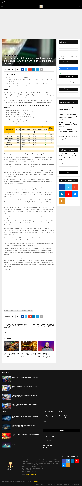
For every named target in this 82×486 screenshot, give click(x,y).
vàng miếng (23, 310)
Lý (5, 63)
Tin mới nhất (6, 55)
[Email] (64, 465)
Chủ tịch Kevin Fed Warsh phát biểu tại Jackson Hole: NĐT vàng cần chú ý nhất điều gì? (68, 116)
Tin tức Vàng (43, 484)
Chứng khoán (46, 447)
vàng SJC (30, 310)
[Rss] (68, 465)
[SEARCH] (76, 94)
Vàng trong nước (51, 484)
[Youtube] (77, 461)
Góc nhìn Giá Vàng (75, 484)
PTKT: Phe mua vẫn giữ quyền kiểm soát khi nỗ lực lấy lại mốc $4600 (11, 355)
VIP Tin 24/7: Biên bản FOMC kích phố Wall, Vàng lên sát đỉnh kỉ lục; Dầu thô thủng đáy (15, 325)
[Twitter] (68, 461)
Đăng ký (72, 82)
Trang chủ (37, 484)
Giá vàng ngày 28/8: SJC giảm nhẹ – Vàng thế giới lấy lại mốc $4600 (29, 355)
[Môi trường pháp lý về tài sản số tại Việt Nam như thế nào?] (6, 436)
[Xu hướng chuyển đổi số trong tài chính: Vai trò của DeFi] (6, 418)
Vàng (11, 55)
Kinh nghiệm (67, 484)
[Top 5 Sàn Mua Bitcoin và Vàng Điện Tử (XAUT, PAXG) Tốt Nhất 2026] (6, 427)
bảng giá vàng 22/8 (8, 310)
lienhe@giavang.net (31, 474)
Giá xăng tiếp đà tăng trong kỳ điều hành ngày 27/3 (25, 377)
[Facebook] (64, 461)
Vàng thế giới (46, 445)
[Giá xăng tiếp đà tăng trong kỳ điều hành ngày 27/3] (6, 379)
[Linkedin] (72, 461)
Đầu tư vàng (15, 55)
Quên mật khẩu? (63, 80)
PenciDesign (35, 481)
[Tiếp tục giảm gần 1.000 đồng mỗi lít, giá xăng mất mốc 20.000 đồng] (6, 397)
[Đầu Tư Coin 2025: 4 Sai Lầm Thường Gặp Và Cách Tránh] (6, 445)
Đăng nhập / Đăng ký (25, 2)
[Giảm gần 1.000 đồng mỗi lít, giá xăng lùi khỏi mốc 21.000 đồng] (6, 406)
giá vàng (17, 310)
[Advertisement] (41, 24)
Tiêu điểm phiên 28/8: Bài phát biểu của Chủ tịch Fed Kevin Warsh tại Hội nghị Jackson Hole (68, 107)
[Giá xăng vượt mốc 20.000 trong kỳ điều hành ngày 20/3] (6, 388)
